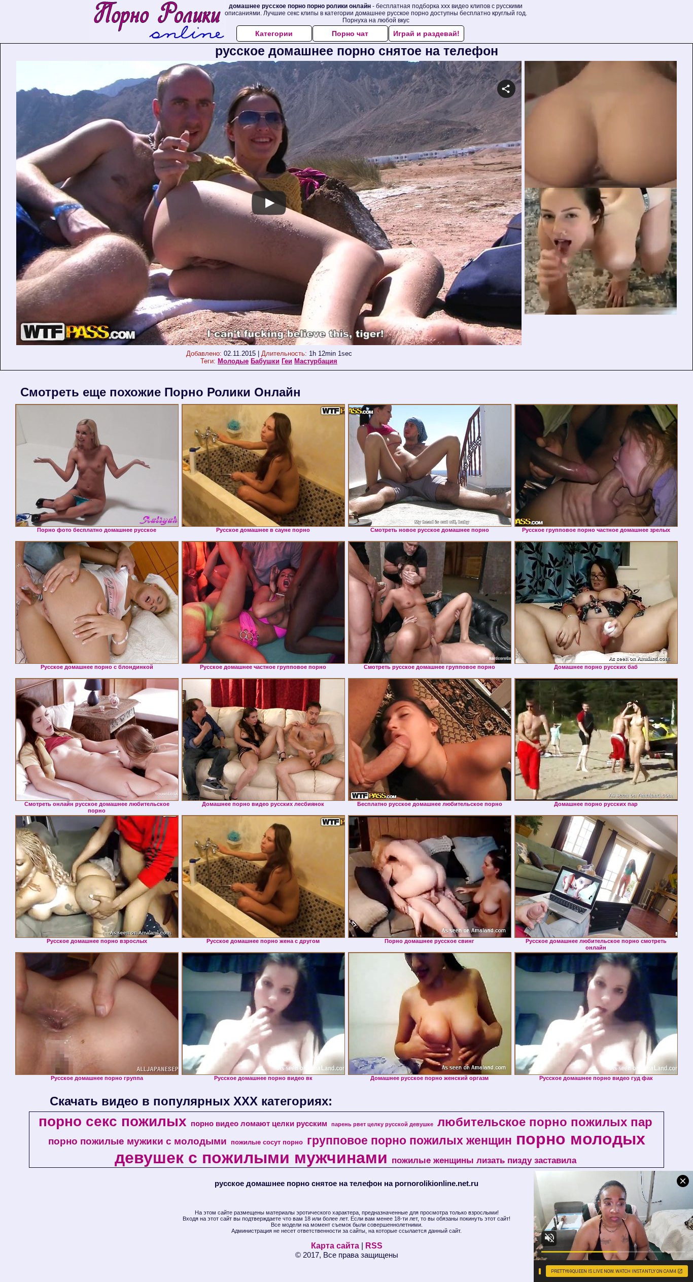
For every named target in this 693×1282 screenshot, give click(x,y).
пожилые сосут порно (267, 1142)
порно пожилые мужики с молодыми (137, 1141)
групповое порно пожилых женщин (409, 1140)
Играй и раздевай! (426, 33)
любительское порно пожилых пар (544, 1122)
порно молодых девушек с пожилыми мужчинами (380, 1148)
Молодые (233, 361)
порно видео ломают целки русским (259, 1124)
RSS (374, 1245)
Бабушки (265, 361)
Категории (274, 33)
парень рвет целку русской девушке (382, 1124)
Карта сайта (335, 1245)
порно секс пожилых (113, 1121)
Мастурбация (315, 361)
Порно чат (350, 33)
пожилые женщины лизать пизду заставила (484, 1160)
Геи (287, 361)
